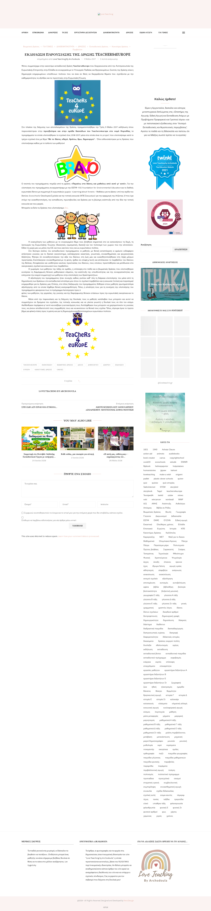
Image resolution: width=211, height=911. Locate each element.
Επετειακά (147, 528)
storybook (147, 491)
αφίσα (146, 587)
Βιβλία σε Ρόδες (163, 508)
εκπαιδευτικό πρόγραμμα (154, 658)
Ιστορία (173, 528)
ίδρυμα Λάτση (158, 566)
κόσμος (146, 712)
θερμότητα (171, 691)
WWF (180, 499)
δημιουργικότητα (150, 620)
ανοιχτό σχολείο (150, 578)
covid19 (146, 462)
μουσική (183, 741)
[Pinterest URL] (148, 326)
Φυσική (146, 558)
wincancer (156, 499)
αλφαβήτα (162, 570)
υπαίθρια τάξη (159, 803)
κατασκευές (148, 703)
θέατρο (159, 691)
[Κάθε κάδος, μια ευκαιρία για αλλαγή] (77, 438)
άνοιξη (156, 562)
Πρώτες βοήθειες (151, 549)
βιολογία (181, 587)
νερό (159, 745)
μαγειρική (179, 716)
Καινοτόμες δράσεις (43, 370)
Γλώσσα (147, 516)
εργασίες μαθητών (151, 670)
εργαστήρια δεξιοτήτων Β (154, 674)
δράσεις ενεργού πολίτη (169, 641)
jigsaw (163, 470)
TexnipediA (148, 495)
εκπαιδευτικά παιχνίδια (176, 653)
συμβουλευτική (170, 782)
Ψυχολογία (177, 558)
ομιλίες (60, 370)
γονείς (184, 603)
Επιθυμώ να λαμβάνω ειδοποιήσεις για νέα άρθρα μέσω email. (49, 520)
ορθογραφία (148, 753)
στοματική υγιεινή (151, 782)
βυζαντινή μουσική (169, 591)
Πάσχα (184, 541)
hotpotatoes (178, 466)
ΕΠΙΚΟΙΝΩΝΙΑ (38, 33)
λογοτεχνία (159, 712)
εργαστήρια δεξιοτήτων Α (175, 670)
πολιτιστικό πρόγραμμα (168, 774)
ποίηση (171, 770)
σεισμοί (177, 778)
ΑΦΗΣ (154, 503)
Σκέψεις (181, 549)
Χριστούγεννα (161, 558)
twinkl (160, 495)
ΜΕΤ (161, 537)
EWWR (184, 462)
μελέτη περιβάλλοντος (175, 732)
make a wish (165, 474)
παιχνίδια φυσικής (151, 762)
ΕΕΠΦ (146, 520)
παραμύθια (148, 766)
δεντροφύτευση (150, 616)
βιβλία (156, 587)
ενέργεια (147, 662)
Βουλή (168, 512)
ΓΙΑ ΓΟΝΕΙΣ (163, 33)
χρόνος (170, 816)
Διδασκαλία (176, 516)
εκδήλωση (119, 365)
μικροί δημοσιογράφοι (153, 741)
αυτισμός (164, 583)
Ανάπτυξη (166, 503)
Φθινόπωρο (178, 553)
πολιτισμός (148, 774)
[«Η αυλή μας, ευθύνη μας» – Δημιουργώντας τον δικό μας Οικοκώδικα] (115, 438)
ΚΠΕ (183, 528)
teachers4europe (30, 365)
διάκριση (106, 365)
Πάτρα (146, 545)
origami (179, 474)
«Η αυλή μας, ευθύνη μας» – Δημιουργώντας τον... (115, 455)
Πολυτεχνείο (178, 545)
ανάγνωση (176, 570)
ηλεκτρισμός (166, 687)
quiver (180, 478)
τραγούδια (178, 799)
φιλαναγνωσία (176, 803)
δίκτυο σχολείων (150, 612)
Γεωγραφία (181, 512)
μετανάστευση (163, 737)
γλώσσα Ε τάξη (150, 603)
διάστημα (147, 624)
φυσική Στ (177, 807)
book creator (149, 458)
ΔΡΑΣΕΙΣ (129, 33)
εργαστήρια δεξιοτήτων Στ (155, 683)
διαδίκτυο (160, 624)
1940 (155, 449)
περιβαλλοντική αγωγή (153, 770)
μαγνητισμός (149, 720)
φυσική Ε (164, 807)
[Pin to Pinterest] (88, 381)
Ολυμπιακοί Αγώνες (168, 541)
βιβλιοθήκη (168, 587)
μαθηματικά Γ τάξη (173, 724)
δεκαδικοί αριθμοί (170, 612)
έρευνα (179, 562)
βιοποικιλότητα (150, 591)
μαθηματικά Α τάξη (167, 720)
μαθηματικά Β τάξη (151, 724)
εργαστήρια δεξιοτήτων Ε (154, 678)
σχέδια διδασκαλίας (165, 791)
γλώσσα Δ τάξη (168, 599)
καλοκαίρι (174, 699)
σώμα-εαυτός (166, 795)
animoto (160, 453)
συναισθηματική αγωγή (170, 787)
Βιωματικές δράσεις (65, 365)
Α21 (145, 503)
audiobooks (174, 453)
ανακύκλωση (165, 574)
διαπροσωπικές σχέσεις (154, 633)
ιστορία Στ (160, 699)
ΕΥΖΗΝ (167, 520)
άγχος (146, 562)
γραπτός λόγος (165, 608)
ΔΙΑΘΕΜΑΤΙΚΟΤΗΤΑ (111, 33)
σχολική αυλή (149, 795)
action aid (147, 453)
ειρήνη (175, 645)
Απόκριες (147, 508)
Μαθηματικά (148, 541)
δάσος (80, 365)
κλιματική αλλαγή (179, 703)
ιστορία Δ (183, 695)
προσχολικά (163, 778)
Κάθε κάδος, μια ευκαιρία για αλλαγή (77, 454)
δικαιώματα (148, 641)
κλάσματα (162, 703)
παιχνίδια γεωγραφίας (177, 753)
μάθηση (172, 712)
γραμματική (148, 608)
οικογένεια (163, 749)
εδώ (66, 208)
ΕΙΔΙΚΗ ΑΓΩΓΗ (146, 33)
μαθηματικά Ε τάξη (173, 728)
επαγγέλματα (149, 666)
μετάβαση (147, 737)
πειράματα (162, 766)
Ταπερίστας (148, 553)
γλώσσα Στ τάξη (169, 603)
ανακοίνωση (47, 365)
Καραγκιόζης (149, 537)
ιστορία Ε (147, 699)
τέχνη (145, 799)
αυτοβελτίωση (179, 583)
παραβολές (169, 762)
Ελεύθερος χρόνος (165, 524)
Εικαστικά (147, 524)
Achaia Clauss (168, 449)
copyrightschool (177, 458)
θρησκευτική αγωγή (152, 695)
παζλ (161, 753)
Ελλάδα (181, 524)
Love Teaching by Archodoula (66, 59)
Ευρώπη (26, 370)
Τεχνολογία (163, 553)
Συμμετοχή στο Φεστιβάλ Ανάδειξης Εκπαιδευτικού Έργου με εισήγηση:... (39, 455)
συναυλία (147, 791)
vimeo (180, 495)
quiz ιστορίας (169, 483)
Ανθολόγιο (180, 503)
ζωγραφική (176, 683)
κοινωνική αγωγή (151, 708)
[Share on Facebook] (83, 381)
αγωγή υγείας (176, 566)
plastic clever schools (163, 478)
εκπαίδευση (162, 649)
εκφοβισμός (176, 658)
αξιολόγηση (167, 578)
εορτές (158, 662)
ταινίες (156, 799)
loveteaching (149, 474)
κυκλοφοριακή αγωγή (172, 708)
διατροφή (174, 633)
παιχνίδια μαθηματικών (175, 757)
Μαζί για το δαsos (176, 537)
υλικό (145, 803)
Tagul (159, 491)
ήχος (145, 566)
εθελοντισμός (162, 645)
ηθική (154, 687)
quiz (145, 483)
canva (162, 458)
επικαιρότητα (165, 666)
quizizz (155, 483)
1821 (145, 449)
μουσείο (171, 741)
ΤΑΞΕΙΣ (65, 33)
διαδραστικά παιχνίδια (153, 628)
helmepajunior (161, 466)
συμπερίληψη (149, 787)
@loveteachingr (165, 382)
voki (145, 499)
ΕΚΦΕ (156, 520)
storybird (174, 487)
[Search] (188, 32)
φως (164, 812)
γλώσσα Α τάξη (171, 595)
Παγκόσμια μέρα (161, 545)
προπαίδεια (148, 778)
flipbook (146, 466)
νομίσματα (171, 745)
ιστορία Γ (170, 695)
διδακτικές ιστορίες (171, 637)
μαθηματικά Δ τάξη (151, 728)
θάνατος (147, 691)
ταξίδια (166, 799)
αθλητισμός (148, 570)
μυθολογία (148, 745)
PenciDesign (129, 900)
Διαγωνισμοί (161, 516)
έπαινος (167, 562)
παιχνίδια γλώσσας (151, 757)
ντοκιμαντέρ (148, 749)
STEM (162, 487)
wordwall (170, 499)
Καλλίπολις (171, 533)
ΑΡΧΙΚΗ (25, 33)
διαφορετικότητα (150, 637)
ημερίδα (180, 687)
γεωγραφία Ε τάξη (151, 595)
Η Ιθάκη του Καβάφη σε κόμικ (165, 284)
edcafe (173, 462)
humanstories (149, 470)
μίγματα (166, 716)
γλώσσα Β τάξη (150, 599)
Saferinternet (149, 487)
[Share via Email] (91, 381)
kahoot (174, 470)
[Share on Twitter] (85, 381)
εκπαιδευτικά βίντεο (152, 653)
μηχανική (178, 737)
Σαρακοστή (168, 549)
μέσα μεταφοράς (150, 716)
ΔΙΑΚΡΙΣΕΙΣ (53, 33)
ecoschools (160, 462)
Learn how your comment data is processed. (78, 536)
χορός (159, 816)
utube (170, 495)
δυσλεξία (147, 645)
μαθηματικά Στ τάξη (152, 732)
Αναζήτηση (146, 245)
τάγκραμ (180, 795)
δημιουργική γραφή (170, 616)
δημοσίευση (93, 365)
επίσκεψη (170, 662)
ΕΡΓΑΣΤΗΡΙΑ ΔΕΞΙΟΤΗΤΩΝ (85, 33)
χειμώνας (147, 816)
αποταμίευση (149, 583)
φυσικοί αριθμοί (150, 812)
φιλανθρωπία (149, 807)
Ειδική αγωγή (181, 520)
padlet (146, 478)
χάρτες (174, 812)
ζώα (145, 687)
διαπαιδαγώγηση (175, 628)
